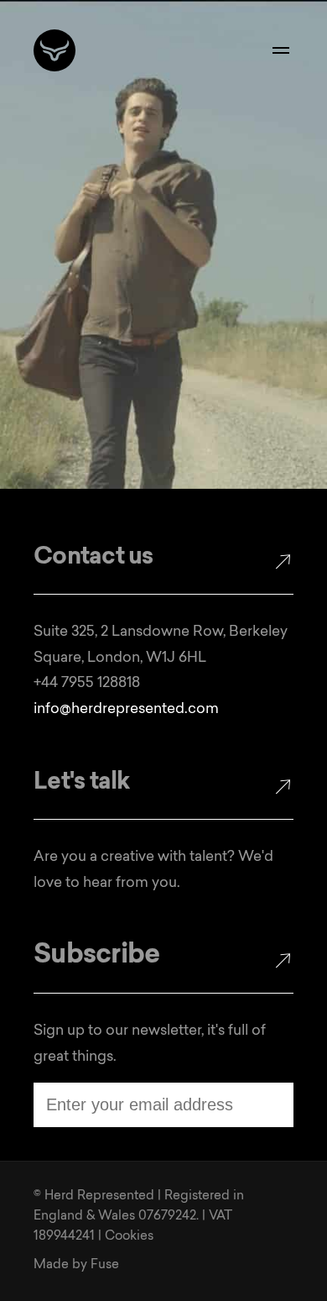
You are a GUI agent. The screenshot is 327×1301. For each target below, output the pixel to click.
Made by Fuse (76, 1265)
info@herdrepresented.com (126, 709)
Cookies (129, 1236)
